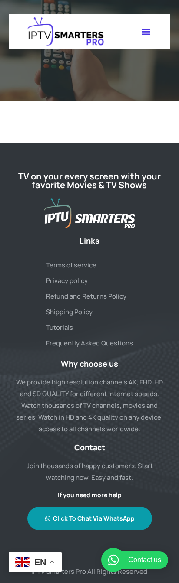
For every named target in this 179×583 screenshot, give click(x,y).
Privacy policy (67, 280)
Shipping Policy (69, 311)
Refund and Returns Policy (86, 296)
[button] (146, 31)
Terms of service (71, 265)
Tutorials (59, 327)
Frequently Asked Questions (89, 343)
